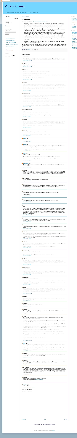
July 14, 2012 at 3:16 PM (27, 127)
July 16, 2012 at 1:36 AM (27, 238)
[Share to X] (34, 49)
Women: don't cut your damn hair (11, 42)
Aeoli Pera (24, 138)
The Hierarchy (74, 18)
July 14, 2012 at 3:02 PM (27, 116)
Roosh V (73, 35)
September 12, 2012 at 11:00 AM (28, 386)
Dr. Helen (73, 41)
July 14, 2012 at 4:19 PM (27, 150)
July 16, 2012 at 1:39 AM (27, 247)
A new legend (74, 27)
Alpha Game (15, 6)
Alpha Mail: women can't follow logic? (12, 44)
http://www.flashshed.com (39, 379)
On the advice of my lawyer (10, 40)
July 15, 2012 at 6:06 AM (27, 221)
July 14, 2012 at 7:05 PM (27, 195)
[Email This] (32, 49)
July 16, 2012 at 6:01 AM (27, 255)
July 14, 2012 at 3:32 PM (27, 135)
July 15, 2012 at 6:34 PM (27, 228)
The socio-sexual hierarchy (10, 38)
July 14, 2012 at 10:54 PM (27, 214)
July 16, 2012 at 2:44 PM (27, 284)
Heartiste (73, 44)
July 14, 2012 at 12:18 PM (27, 60)
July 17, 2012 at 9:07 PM (27, 306)
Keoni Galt (74, 38)
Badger (24, 343)
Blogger (53, 430)
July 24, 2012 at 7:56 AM (27, 364)
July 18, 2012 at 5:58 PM (27, 313)
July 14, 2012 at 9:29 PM (27, 201)
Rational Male (74, 32)
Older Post (65, 419)
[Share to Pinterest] (37, 49)
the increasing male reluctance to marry (40, 21)
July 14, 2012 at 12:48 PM (27, 79)
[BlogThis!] (33, 49)
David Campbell (25, 163)
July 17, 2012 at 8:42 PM (27, 300)
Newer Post (24, 419)
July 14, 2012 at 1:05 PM (27, 90)
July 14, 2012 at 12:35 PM (27, 66)
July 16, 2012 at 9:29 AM (27, 274)
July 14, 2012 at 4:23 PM (27, 160)
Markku (24, 153)
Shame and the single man (10, 46)
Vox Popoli (74, 26)
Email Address (7, 30)
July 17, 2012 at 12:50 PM (27, 293)
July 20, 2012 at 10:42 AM (27, 340)
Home (45, 419)
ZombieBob (25, 384)
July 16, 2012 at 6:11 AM (27, 264)
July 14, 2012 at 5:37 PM (27, 167)
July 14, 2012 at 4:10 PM (27, 141)
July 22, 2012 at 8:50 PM (27, 350)
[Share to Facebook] (35, 49)
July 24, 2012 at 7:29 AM (27, 357)
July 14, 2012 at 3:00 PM (27, 106)
